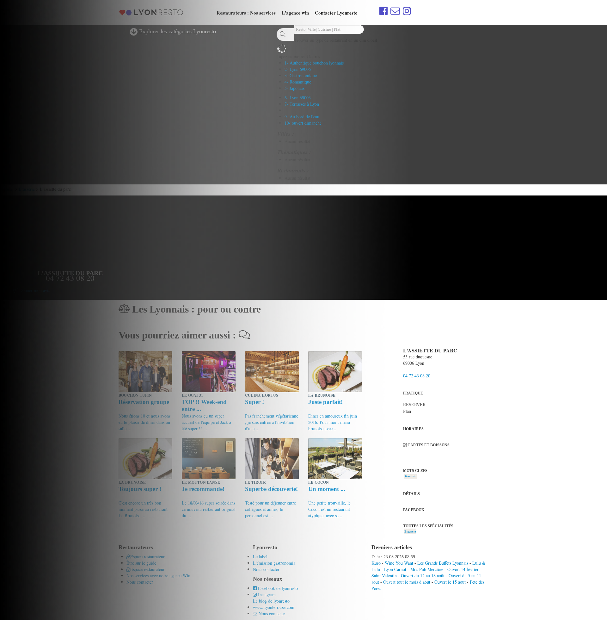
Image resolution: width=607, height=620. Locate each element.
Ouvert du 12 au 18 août (423, 576)
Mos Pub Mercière (426, 569)
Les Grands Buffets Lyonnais (442, 563)
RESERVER (414, 404)
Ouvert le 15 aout (450, 582)
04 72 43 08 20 (416, 376)
